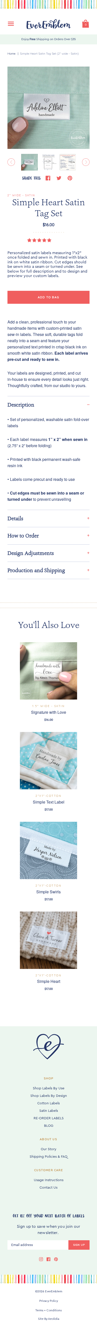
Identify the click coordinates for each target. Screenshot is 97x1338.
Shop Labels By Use (48, 1088)
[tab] (48, 404)
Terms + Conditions (48, 1310)
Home (11, 53)
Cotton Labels (48, 1103)
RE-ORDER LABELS (49, 1118)
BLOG (48, 1126)
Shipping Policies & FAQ (48, 1156)
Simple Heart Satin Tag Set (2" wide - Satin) (49, 53)
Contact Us (48, 1187)
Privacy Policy (48, 1300)
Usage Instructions (48, 1180)
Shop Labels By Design (48, 1096)
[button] (39, 240)
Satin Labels (48, 1111)
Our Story (48, 1149)
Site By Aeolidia (48, 1318)
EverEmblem (53, 1291)
